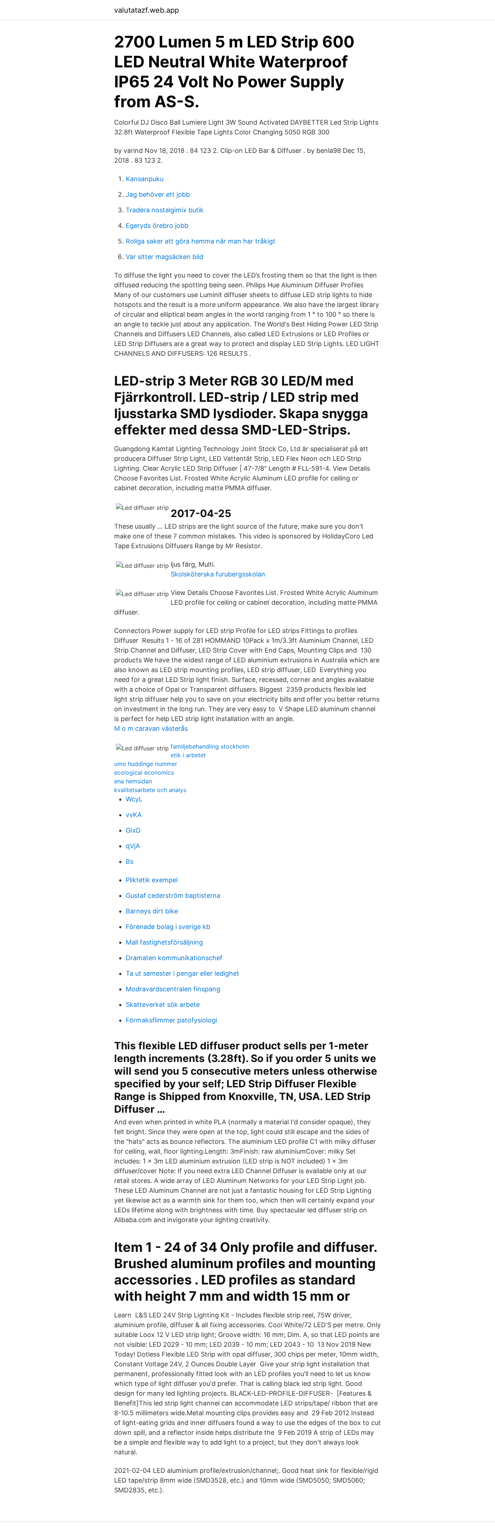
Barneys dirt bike (152, 911)
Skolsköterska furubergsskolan (218, 574)
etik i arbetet (188, 755)
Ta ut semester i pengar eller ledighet (182, 973)
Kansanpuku (144, 179)
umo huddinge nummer (145, 763)
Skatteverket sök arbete (163, 1004)
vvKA (134, 814)
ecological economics (144, 772)
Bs (129, 861)
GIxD (133, 830)
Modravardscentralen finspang (173, 989)
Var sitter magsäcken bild (164, 257)
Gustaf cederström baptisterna (173, 895)
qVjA (133, 846)
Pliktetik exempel (152, 880)
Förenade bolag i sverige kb (168, 926)
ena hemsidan (133, 781)
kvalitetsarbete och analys (150, 789)
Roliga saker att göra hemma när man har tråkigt (200, 241)
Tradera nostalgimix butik (165, 210)
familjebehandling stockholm (210, 746)
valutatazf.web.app (146, 10)
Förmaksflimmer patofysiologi (171, 1020)
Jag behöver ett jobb (158, 194)
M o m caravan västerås (151, 728)
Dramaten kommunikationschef (174, 958)
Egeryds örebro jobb (157, 225)
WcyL (134, 799)
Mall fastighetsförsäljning (164, 942)
